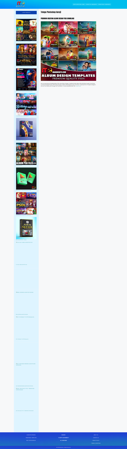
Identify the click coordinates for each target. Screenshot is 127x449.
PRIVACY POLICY (96, 440)
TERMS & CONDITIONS (96, 443)
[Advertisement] (26, 278)
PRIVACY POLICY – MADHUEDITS (104, 4)
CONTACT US (96, 437)
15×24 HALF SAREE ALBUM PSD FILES (21, 264)
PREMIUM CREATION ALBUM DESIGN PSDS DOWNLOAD (57, 18)
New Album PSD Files (19, 165)
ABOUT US (96, 434)
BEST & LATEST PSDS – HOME (78, 4)
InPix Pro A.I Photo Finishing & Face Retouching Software (24, 91)
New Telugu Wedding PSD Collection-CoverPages (23, 41)
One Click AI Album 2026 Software (21, 140)
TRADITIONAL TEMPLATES (31, 437)
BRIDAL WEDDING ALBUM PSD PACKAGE (22, 314)
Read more (78, 86)
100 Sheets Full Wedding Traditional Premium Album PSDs (24, 66)
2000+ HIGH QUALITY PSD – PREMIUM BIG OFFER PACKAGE (24, 410)
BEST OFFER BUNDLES (31, 440)
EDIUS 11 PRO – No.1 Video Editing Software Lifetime (23, 190)
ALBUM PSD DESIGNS (31, 434)
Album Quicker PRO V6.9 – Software (21, 239)
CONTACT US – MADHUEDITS (91, 4)
